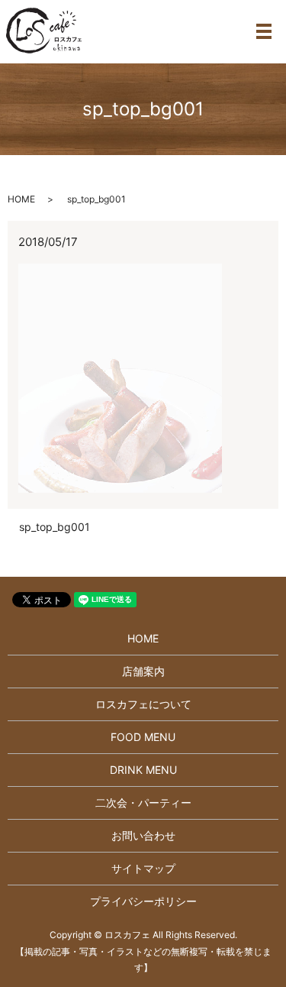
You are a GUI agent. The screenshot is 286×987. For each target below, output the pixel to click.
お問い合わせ (143, 835)
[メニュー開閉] (264, 31)
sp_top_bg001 (54, 526)
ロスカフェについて (143, 703)
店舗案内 (143, 671)
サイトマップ (143, 868)
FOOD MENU (143, 736)
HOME (21, 199)
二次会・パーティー (143, 802)
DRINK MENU (143, 769)
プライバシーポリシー (143, 901)
